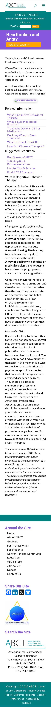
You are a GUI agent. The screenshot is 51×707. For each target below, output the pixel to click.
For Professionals (18, 545)
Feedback (25, 702)
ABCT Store (14, 561)
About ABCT (15, 537)
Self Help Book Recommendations (18, 163)
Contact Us (14, 573)
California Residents (24, 694)
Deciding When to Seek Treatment (21, 137)
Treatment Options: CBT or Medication (23, 130)
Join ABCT (13, 565)
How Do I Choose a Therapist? (25, 146)
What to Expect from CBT (23, 142)
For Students (15, 549)
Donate (11, 569)
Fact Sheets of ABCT (20, 157)
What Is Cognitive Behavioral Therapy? (25, 116)
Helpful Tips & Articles (21, 168)
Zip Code (15, 26)
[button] (44, 7)
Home (11, 533)
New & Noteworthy (19, 45)
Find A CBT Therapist (20, 172)
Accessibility (32, 698)
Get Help (12, 541)
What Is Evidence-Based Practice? (22, 123)
